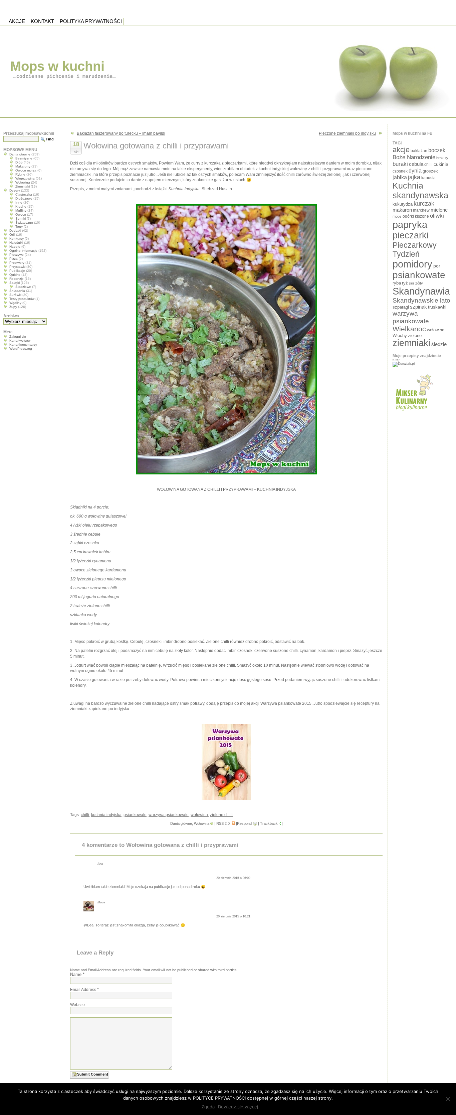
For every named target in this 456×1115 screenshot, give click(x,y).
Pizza (13, 258)
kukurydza (403, 204)
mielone (439, 210)
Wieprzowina (25, 178)
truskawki (437, 307)
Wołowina (201, 823)
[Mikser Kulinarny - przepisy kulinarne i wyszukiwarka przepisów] (413, 412)
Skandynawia (421, 291)
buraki (400, 164)
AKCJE (17, 21)
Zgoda (208, 1106)
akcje (401, 149)
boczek (436, 150)
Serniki (20, 218)
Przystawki (17, 266)
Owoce (20, 214)
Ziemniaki (22, 186)
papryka (410, 224)
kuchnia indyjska (106, 814)
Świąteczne (24, 222)
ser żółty (416, 283)
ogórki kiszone (416, 216)
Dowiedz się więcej (238, 1106)
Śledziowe (23, 287)
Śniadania (17, 291)
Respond (244, 823)
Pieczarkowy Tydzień (415, 249)
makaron (402, 210)
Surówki (15, 295)
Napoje (14, 246)
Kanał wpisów (19, 340)
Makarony (22, 166)
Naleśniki (16, 242)
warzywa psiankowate (169, 814)
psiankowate (135, 814)
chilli (85, 814)
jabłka (400, 177)
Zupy (13, 307)
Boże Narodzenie (414, 157)
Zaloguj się (17, 336)
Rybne (20, 174)
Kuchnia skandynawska (420, 190)
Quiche (14, 274)
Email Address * (84, 989)
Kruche (20, 206)
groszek (430, 171)
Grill (12, 234)
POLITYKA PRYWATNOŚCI (91, 21)
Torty (19, 226)
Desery (14, 190)
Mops (101, 902)
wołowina (199, 814)
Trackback (269, 823)
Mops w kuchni (57, 66)
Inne (18, 202)
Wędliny (15, 303)
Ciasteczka (23, 194)
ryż (405, 283)
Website (77, 1004)
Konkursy (16, 238)
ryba (397, 283)
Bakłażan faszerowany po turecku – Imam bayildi (121, 133)
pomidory (412, 264)
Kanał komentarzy (23, 344)
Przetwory (16, 262)
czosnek (400, 171)
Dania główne (181, 823)
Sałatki (14, 283)
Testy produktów (21, 299)
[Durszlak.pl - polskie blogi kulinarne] (404, 363)
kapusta (428, 178)
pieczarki (411, 235)
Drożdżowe (23, 198)
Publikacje (17, 270)
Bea (100, 864)
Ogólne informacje (23, 250)
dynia (415, 171)
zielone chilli (221, 814)
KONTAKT (42, 21)
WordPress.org (20, 348)
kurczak (424, 203)
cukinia (441, 164)
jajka (414, 177)
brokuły (442, 158)
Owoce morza (25, 170)
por (436, 265)
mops (397, 216)
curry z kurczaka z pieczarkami (219, 163)
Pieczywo (16, 254)
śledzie (439, 344)
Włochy (400, 335)
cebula (416, 164)
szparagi (401, 307)
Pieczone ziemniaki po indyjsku (347, 133)
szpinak (418, 307)
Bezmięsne (23, 158)
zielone (415, 335)
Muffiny (20, 210)
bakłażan (419, 150)
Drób (19, 162)
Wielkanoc (409, 329)
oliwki (437, 216)
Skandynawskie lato (421, 300)
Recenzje (16, 279)
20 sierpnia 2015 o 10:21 (233, 916)
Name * (77, 974)
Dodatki (15, 230)
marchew (421, 210)
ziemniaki (411, 343)
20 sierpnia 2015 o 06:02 (233, 878)
